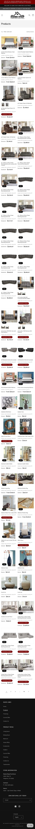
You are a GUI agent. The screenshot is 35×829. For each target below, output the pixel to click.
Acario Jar (3, 592)
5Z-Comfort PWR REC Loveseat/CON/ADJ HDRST (24, 298)
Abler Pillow (20, 540)
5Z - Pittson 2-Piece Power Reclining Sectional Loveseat (24, 137)
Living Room (6, 731)
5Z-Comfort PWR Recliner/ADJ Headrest (25, 331)
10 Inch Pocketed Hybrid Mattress (25, 52)
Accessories (6, 746)
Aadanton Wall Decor (6, 412)
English (16, 817)
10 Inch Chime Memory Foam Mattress (8, 52)
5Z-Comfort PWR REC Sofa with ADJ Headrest (8, 331)
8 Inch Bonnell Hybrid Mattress (8, 387)
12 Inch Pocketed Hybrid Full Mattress (24, 78)
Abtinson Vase (4, 568)
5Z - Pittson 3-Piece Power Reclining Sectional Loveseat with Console (9, 164)
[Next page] (28, 691)
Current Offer (6, 718)
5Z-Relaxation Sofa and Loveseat (8, 360)
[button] (2, 15)
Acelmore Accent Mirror (6, 616)
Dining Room (6, 735)
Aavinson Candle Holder (6, 464)
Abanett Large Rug (5, 488)
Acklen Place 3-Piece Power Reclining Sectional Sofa (7, 675)
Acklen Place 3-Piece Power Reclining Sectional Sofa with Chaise (24, 676)
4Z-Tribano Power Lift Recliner (25, 103)
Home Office (6, 742)
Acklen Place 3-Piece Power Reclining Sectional (7, 646)
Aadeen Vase (21, 412)
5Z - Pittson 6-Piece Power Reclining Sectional (24, 216)
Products (5, 710)
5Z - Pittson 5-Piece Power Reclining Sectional (7, 190)
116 (24, 692)
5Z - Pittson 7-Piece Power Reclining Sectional (7, 267)
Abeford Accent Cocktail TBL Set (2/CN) (8, 541)
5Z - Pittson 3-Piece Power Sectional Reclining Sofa (24, 163)
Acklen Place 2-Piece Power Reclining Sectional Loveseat (24, 617)
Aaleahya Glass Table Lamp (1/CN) (25, 436)
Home (4, 706)
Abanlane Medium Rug (23, 488)
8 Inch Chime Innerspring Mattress (25, 387)
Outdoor (5, 750)
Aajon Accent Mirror (5, 436)
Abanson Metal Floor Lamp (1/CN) (9, 512)
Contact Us (6, 721)
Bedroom (5, 739)
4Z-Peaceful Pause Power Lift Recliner (8, 109)
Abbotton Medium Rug (23, 512)
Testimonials (6, 764)
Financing (5, 714)
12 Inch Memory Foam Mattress (8, 77)
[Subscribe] (30, 800)
